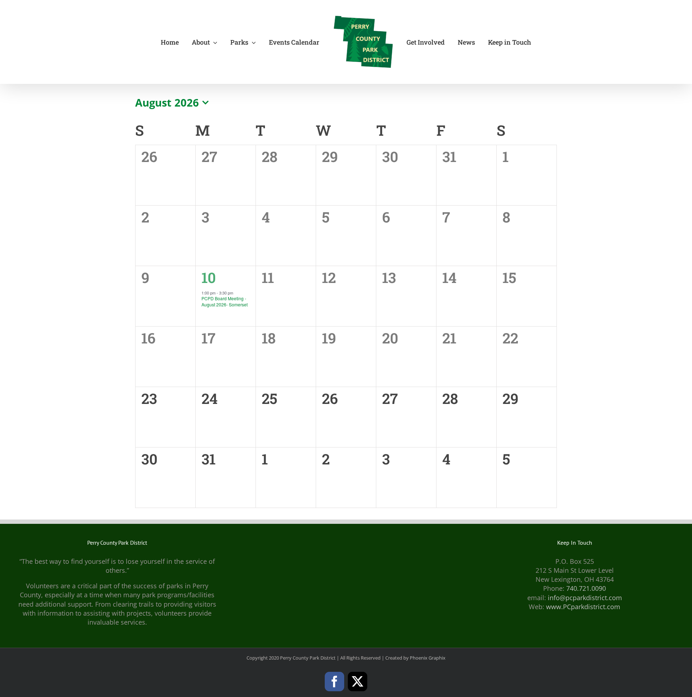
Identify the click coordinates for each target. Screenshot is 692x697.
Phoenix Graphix (427, 658)
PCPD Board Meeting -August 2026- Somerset (224, 301)
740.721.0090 (586, 588)
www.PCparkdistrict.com (583, 606)
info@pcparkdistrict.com (585, 597)
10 (208, 277)
